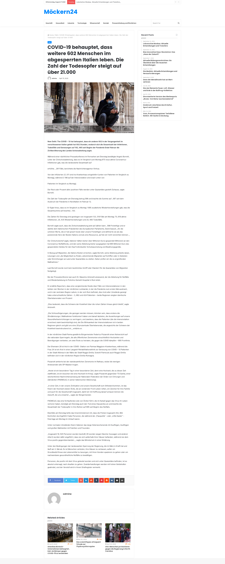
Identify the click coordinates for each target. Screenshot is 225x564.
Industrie (71, 23)
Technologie (82, 23)
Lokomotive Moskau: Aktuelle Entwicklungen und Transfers (98, 2)
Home (51, 35)
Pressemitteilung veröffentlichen (124, 23)
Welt (56, 35)
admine (54, 78)
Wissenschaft (95, 23)
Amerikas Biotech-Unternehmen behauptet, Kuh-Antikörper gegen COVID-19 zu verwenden (58, 550)
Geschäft (49, 23)
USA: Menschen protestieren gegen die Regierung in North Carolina (117, 548)
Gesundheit (60, 23)
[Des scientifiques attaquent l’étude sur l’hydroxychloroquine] (89, 530)
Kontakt (106, 23)
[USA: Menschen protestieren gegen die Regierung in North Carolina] (118, 532)
